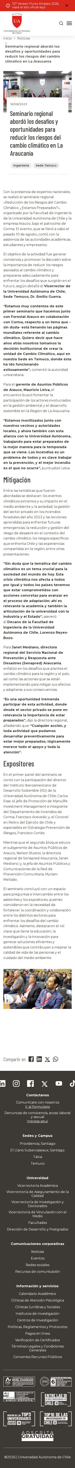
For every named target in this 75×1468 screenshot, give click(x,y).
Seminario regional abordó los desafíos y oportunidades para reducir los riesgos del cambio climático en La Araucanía (32, 54)
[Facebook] (30, 1084)
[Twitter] (44, 1084)
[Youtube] (58, 1084)
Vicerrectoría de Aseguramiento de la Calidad (37, 1194)
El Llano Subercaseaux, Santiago (37, 1150)
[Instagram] (16, 1084)
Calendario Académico (37, 1294)
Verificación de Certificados (37, 1340)
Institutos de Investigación (37, 1314)
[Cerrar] (66, 5)
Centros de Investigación (37, 1320)
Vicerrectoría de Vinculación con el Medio (38, 1214)
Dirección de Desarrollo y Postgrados (37, 1229)
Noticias (23, 38)
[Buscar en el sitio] (61, 23)
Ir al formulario (37, 1107)
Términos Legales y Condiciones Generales (37, 1348)
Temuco (38, 1163)
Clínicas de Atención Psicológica (37, 1300)
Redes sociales (37, 1265)
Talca (37, 1157)
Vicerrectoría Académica (37, 1186)
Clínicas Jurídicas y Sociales (37, 1307)
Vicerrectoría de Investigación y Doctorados (37, 1204)
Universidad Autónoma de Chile (44, 1457)
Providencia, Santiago (37, 1144)
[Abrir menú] (69, 23)
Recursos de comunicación (37, 1272)
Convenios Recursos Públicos (37, 1357)
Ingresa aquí (37, 1121)
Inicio (7, 38)
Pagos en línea (37, 1333)
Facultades (37, 1223)
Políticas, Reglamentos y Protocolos (37, 1327)
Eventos (37, 1258)
